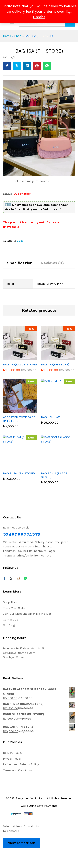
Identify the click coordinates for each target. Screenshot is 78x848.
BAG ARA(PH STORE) (55, 364)
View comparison (21, 843)
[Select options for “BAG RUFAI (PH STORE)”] (14, 466)
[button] (14, 410)
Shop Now (10, 602)
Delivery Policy (12, 752)
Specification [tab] (20, 263)
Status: (8, 193)
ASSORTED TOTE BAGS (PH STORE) (19, 419)
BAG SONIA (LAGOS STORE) (54, 475)
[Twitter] (11, 578)
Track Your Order (14, 608)
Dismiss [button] (39, 17)
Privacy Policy (12, 758)
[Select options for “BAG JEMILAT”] (52, 410)
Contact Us (10, 619)
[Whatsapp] (25, 578)
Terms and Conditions (17, 770)
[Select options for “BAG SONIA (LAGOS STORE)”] (52, 466)
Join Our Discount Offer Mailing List (27, 613)
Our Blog (9, 625)
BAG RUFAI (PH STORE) (19, 473)
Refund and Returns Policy (21, 764)
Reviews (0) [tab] (52, 263)
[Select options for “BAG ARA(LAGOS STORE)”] (14, 357)
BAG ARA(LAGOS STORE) (20, 364)
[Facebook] (4, 578)
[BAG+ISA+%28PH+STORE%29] (17, 66)
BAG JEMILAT (50, 417)
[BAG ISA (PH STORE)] (7, 66)
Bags (20, 240)
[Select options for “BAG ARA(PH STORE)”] (52, 357)
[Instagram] (18, 578)
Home (7, 35)
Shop (17, 35)
